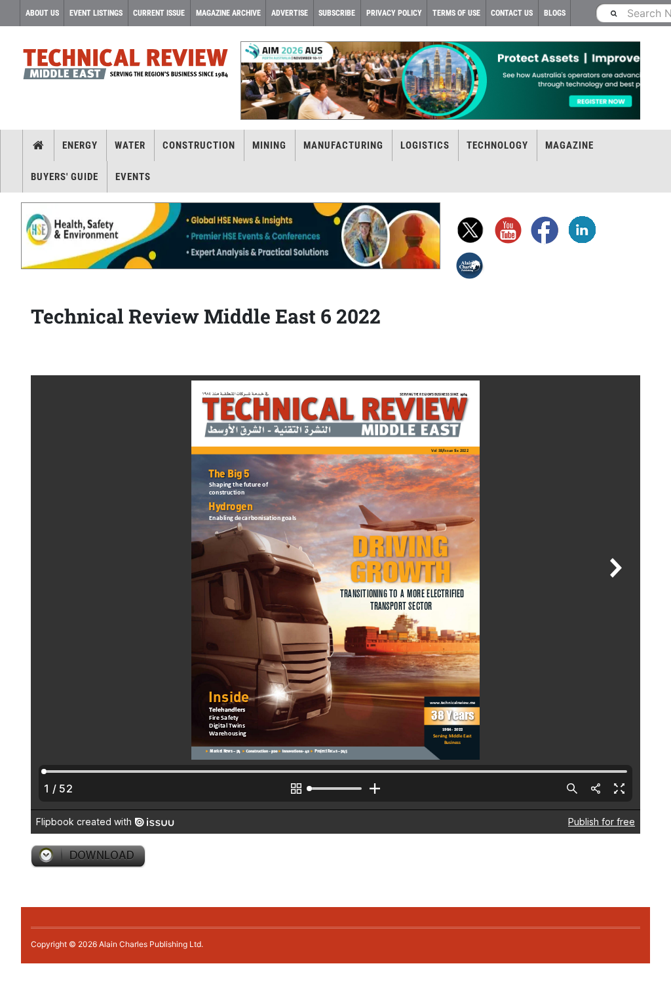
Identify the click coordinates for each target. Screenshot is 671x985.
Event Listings (96, 13)
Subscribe (336, 13)
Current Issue (159, 13)
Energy (80, 145)
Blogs (555, 13)
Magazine (569, 145)
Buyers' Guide (64, 177)
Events (133, 177)
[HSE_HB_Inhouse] (231, 236)
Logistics (425, 145)
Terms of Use (456, 13)
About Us (42, 13)
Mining (269, 145)
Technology (497, 145)
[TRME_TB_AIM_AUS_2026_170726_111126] (440, 80)
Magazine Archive (228, 13)
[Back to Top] (10, 974)
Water (130, 145)
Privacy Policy (394, 13)
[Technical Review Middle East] (126, 66)
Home (38, 145)
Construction (199, 145)
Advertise (289, 13)
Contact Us (512, 13)
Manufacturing (343, 145)
